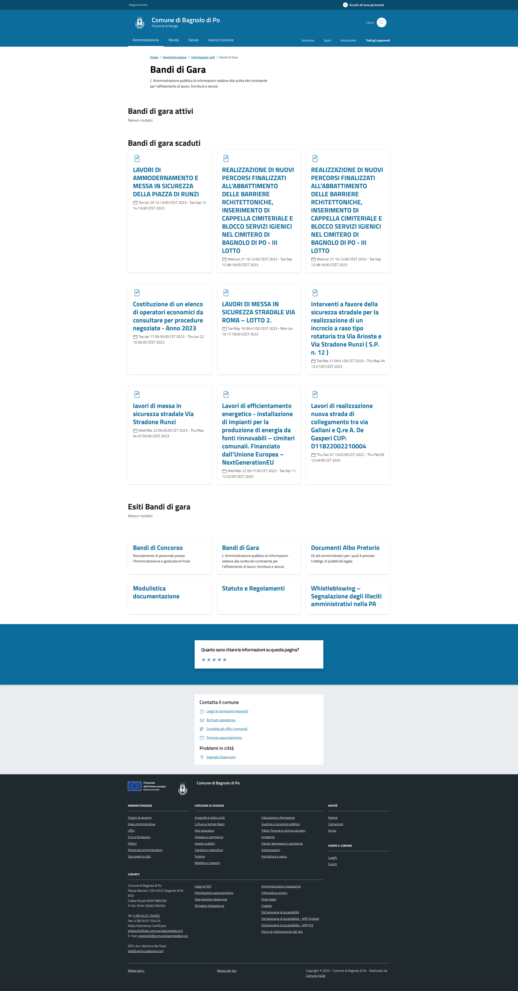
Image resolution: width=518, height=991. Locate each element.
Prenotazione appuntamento (214, 892)
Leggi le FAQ (203, 886)
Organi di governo (140, 817)
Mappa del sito (227, 970)
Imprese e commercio (209, 837)
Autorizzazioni (270, 849)
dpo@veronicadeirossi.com (145, 951)
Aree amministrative (141, 824)
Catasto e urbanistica (209, 849)
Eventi (332, 864)
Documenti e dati (139, 856)
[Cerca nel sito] (381, 22)
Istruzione (307, 40)
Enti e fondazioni (139, 837)
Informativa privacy (274, 892)
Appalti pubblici (205, 843)
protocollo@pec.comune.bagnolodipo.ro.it (155, 930)
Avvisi (332, 830)
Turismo (200, 856)
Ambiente (268, 837)
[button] (363, 5)
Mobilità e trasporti (207, 862)
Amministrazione (175, 57)
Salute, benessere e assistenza (282, 843)
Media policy (136, 970)
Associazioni (348, 40)
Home (154, 57)
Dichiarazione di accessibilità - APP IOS (287, 925)
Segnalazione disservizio (211, 899)
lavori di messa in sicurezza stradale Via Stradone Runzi (163, 414)
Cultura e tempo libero (209, 824)
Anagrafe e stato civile (210, 817)
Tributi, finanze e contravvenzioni (283, 830)
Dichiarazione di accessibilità (280, 912)
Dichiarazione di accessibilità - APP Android (290, 918)
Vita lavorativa (204, 830)
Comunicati (335, 824)
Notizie (333, 817)
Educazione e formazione (278, 817)
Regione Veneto (138, 5)
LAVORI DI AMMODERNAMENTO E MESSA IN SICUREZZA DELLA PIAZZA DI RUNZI (166, 182)
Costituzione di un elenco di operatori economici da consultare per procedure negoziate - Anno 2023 (168, 316)
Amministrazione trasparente (281, 886)
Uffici (131, 830)
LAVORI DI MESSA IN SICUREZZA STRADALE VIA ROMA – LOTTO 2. (258, 312)
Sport (327, 40)
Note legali (268, 899)
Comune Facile (315, 975)
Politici (132, 843)
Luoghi (332, 857)
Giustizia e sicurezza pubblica (280, 824)
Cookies (266, 905)
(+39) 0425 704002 (146, 915)
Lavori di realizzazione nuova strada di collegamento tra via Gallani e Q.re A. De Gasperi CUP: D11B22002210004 (342, 426)
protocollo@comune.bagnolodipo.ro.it (163, 935)
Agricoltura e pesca (274, 856)
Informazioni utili (203, 57)
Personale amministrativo (145, 849)
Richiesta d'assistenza (209, 905)
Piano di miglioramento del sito (282, 931)
